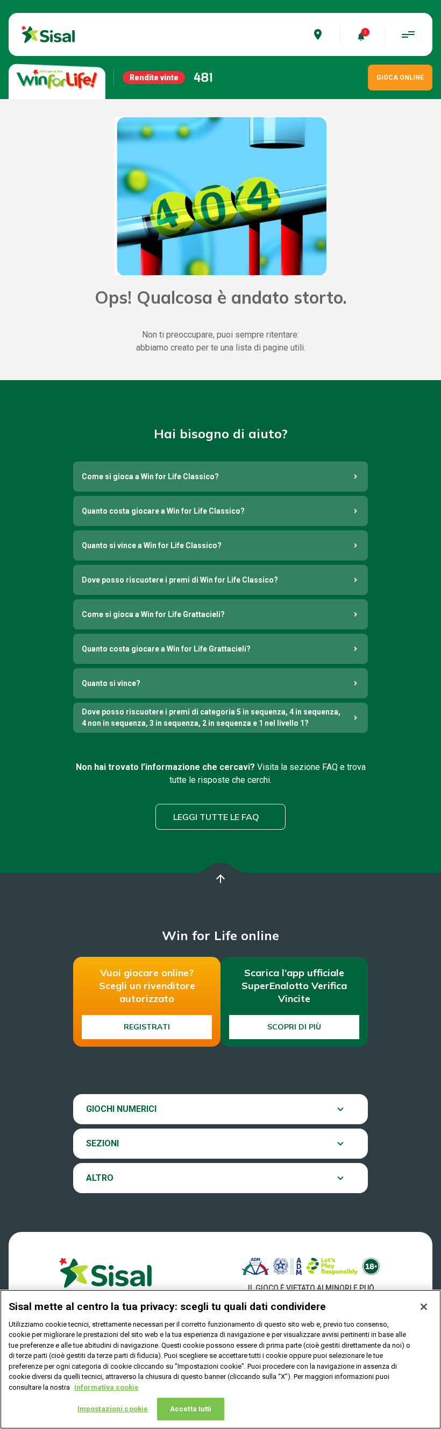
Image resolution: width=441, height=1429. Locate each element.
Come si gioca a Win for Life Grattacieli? (153, 614)
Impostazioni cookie (112, 1409)
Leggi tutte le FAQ (216, 816)
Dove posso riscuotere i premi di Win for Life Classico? (180, 580)
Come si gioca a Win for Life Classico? (150, 476)
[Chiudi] (424, 1307)
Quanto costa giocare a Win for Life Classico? (163, 511)
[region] (220, 1359)
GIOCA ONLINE (400, 77)
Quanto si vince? (111, 683)
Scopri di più (294, 1027)
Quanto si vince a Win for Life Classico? (152, 545)
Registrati (147, 1027)
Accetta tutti (191, 1409)
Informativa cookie (106, 1387)
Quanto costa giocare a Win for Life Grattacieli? (166, 649)
